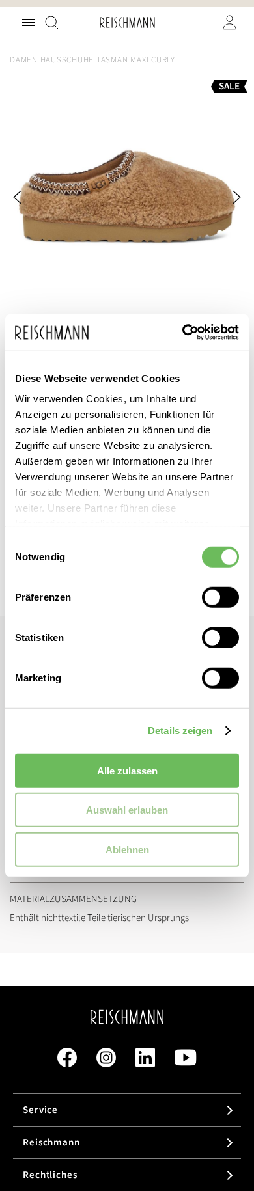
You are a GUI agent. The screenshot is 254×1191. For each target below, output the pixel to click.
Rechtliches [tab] (50, 1175)
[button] (36, 197)
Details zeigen (180, 730)
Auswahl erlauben (127, 809)
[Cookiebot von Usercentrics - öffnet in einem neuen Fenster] (182, 332)
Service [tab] (40, 1110)
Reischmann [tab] (51, 1142)
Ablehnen (127, 849)
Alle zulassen (127, 770)
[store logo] (127, 22)
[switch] (220, 598)
